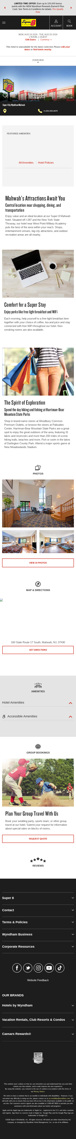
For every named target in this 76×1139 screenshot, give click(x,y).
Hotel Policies (46, 162)
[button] (5, 8)
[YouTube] (49, 968)
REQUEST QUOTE (38, 839)
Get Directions (38, 650)
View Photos (38, 563)
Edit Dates (30, 39)
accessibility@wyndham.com (59, 1098)
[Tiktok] (60, 968)
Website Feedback (38, 980)
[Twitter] (27, 968)
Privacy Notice (39, 1091)
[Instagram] (38, 968)
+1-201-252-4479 (50, 111)
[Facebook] (17, 968)
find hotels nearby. (42, 49)
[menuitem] (4, 23)
